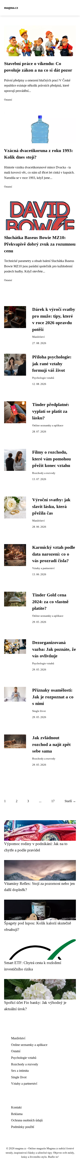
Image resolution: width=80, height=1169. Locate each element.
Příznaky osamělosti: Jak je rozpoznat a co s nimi (52, 697)
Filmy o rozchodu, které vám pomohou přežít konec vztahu (51, 459)
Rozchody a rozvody (43, 473)
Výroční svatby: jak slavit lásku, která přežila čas (51, 506)
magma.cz (11, 7)
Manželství (38, 336)
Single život (39, 711)
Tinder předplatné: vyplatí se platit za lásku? (50, 411)
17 (53, 801)
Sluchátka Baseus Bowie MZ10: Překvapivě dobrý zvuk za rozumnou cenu (39, 244)
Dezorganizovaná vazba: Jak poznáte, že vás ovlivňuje (54, 649)
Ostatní (8, 99)
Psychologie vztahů (43, 377)
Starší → (70, 801)
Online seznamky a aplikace (47, 425)
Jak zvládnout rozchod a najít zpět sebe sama (51, 744)
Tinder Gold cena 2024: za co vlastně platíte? (50, 602)
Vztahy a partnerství (43, 568)
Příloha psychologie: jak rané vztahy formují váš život (51, 364)
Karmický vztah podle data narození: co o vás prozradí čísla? (53, 554)
